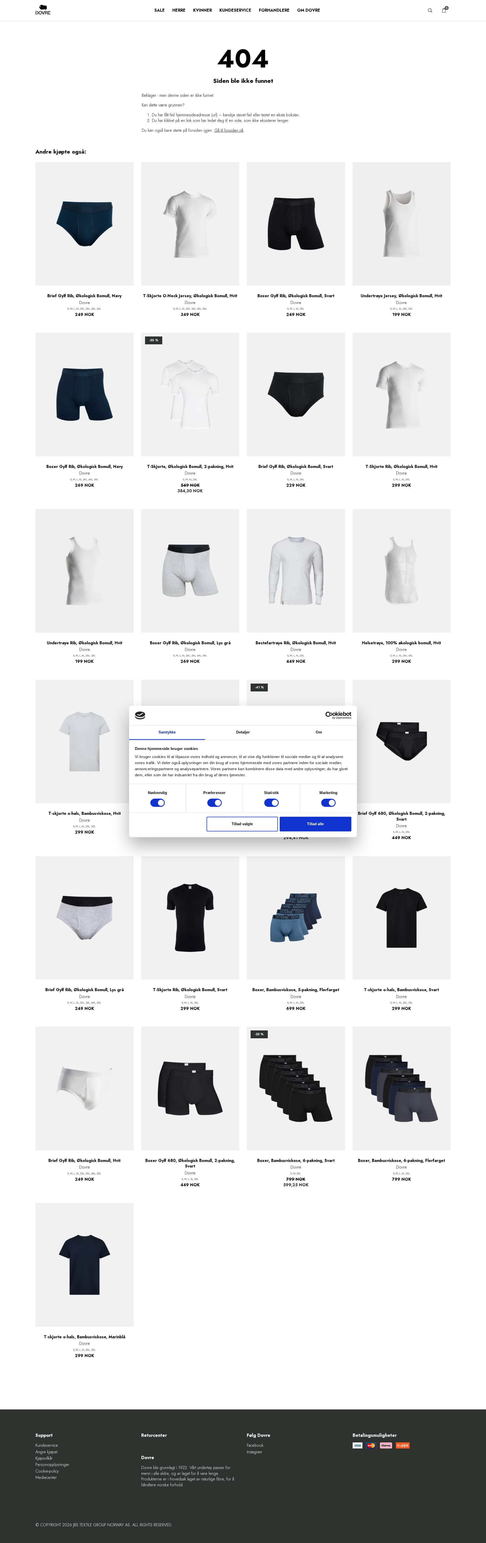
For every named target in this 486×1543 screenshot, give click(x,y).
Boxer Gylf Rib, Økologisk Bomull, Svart (295, 296)
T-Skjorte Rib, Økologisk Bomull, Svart (190, 990)
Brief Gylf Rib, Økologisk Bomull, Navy (84, 296)
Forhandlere (274, 10)
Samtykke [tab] (167, 732)
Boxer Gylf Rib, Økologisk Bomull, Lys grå (190, 643)
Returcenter (154, 1435)
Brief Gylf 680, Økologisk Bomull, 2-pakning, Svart (401, 816)
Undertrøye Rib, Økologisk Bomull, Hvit (84, 643)
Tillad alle (315, 824)
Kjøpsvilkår (44, 1458)
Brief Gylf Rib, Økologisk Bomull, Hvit (84, 1160)
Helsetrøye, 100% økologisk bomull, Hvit (401, 643)
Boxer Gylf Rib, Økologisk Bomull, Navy (84, 466)
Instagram (254, 1452)
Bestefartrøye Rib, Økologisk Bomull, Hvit (296, 643)
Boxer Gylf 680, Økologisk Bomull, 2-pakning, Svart (190, 1163)
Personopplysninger (52, 1464)
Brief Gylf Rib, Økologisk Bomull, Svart (295, 466)
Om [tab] (319, 732)
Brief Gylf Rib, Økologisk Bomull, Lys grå (84, 990)
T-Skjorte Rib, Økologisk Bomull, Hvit (401, 466)
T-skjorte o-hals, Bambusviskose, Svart (401, 990)
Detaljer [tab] (243, 732)
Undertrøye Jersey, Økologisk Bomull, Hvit (401, 296)
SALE (159, 10)
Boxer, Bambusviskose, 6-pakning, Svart (296, 1160)
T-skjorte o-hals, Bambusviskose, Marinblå (84, 1337)
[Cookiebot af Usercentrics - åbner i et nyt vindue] (329, 715)
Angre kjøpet (46, 1452)
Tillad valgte (242, 824)
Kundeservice (235, 10)
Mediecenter (46, 1477)
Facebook (255, 1445)
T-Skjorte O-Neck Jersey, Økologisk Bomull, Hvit (190, 296)
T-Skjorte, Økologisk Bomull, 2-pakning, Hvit (190, 466)
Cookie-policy (47, 1471)
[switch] (214, 803)
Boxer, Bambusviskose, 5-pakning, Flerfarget (295, 990)
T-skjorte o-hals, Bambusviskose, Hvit (84, 813)
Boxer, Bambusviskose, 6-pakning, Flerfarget (401, 1160)
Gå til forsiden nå (228, 130)
